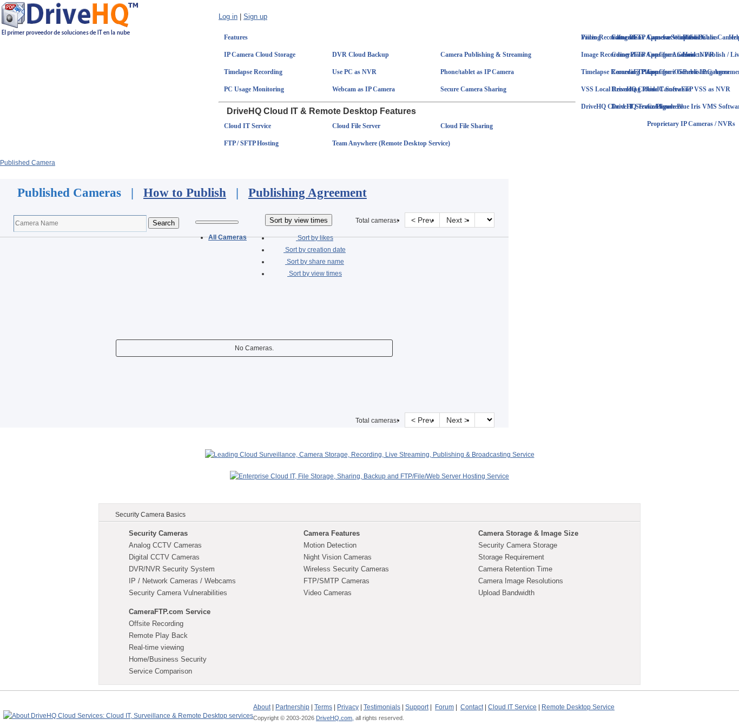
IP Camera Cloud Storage (259, 54)
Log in (228, 16)
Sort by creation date (314, 250)
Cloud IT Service (247, 126)
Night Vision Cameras (337, 557)
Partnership (292, 707)
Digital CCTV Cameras (164, 557)
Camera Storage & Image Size (528, 533)
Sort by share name (314, 261)
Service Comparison (160, 671)
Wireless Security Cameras (346, 569)
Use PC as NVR (354, 72)
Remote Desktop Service (578, 707)
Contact (471, 707)
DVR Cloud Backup (360, 54)
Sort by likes (314, 238)
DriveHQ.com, (335, 718)
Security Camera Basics (150, 514)
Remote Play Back (158, 635)
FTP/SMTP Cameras (336, 581)
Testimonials (382, 707)
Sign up (255, 16)
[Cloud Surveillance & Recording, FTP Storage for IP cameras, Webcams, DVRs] (70, 18)
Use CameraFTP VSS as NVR (688, 89)
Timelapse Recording (253, 72)
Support (416, 707)
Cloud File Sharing (466, 126)
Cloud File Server (356, 126)
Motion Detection (330, 545)
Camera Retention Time (515, 569)
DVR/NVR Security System (172, 569)
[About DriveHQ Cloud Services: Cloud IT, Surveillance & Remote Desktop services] (128, 711)
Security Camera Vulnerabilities (178, 593)
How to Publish (184, 192)
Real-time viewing (156, 647)
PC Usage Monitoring (254, 89)
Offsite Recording (156, 624)
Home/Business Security (168, 659)
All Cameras (227, 237)
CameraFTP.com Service (169, 612)
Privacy (348, 707)
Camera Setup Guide (676, 37)
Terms (323, 707)
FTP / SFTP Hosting (251, 143)
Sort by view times (314, 273)
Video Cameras (327, 593)
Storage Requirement (511, 557)
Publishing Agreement (307, 192)
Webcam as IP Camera (363, 89)
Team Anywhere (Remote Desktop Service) (391, 143)
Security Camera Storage (517, 545)
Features (236, 37)
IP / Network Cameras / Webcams (182, 581)
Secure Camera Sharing (473, 89)
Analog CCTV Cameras (165, 545)
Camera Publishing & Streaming (485, 54)
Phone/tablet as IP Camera (477, 72)
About (261, 707)
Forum (444, 707)
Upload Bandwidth (506, 593)
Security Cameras (158, 533)
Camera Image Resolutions (520, 581)
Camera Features (331, 533)
